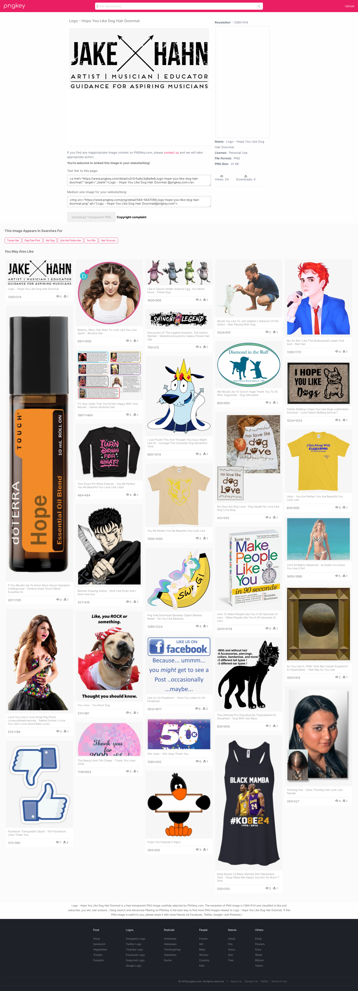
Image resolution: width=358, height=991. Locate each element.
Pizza (96, 938)
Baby (202, 949)
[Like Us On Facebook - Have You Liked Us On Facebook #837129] (179, 664)
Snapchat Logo (135, 960)
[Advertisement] (134, 117)
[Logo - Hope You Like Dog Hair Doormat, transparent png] (139, 58)
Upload (349, 6)
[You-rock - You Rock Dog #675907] (109, 656)
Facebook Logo (135, 954)
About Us (235, 981)
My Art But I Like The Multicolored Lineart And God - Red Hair (315, 342)
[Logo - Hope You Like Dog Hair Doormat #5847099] (39, 272)
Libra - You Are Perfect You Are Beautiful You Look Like (315, 498)
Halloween (170, 944)
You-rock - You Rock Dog (94, 705)
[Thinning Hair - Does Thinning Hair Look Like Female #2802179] (318, 736)
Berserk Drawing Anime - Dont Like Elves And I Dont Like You (107, 592)
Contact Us (251, 981)
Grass (231, 949)
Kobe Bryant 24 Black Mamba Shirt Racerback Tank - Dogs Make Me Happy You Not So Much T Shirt (248, 877)
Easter (168, 960)
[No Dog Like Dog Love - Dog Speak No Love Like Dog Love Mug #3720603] (248, 457)
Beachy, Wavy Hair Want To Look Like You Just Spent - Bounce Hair (107, 331)
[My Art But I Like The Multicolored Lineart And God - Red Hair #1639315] (318, 298)
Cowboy (204, 960)
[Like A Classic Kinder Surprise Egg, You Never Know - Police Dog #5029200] (179, 272)
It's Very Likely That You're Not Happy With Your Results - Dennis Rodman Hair (108, 405)
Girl (201, 944)
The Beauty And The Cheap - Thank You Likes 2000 (107, 762)
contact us (171, 152)
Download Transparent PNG (91, 217)
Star (230, 954)
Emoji (258, 938)
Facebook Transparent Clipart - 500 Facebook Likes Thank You (37, 833)
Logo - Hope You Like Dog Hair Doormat (33, 288)
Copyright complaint (131, 217)
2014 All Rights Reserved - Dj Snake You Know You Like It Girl (316, 566)
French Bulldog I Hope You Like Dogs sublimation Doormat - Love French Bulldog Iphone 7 (317, 411)
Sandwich (99, 944)
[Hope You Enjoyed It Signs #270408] (179, 805)
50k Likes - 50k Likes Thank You (168, 753)
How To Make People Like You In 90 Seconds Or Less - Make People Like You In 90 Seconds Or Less (247, 617)
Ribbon (259, 960)
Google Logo (133, 965)
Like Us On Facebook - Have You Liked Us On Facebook (176, 699)
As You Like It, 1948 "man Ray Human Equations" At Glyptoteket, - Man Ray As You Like (317, 668)
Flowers (260, 944)
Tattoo (259, 965)
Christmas (170, 938)
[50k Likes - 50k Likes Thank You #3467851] (179, 734)
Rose (258, 949)
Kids (202, 965)
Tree (230, 960)
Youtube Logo (134, 949)
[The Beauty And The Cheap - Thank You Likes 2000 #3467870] (109, 739)
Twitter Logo (133, 944)
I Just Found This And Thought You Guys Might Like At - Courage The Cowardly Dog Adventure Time (177, 443)
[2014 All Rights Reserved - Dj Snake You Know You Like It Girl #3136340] (318, 539)
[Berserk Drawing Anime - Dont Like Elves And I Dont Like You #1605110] (109, 545)
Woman (203, 954)
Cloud (231, 938)
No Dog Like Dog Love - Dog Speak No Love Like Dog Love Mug (248, 508)
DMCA (264, 981)
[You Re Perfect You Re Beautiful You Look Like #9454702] (179, 495)
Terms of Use (279, 981)
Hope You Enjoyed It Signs (164, 842)
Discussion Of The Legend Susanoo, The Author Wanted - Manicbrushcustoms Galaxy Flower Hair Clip (178, 336)
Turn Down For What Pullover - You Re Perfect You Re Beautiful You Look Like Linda (106, 485)
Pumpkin (98, 960)
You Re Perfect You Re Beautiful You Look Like (176, 530)
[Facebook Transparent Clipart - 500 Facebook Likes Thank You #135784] (39, 784)
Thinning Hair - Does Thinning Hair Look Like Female (315, 791)
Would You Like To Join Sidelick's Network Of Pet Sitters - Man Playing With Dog (248, 322)
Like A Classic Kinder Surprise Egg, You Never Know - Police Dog (176, 290)
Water (258, 954)
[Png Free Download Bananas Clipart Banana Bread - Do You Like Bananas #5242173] (179, 580)
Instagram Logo (135, 938)
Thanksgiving (172, 949)
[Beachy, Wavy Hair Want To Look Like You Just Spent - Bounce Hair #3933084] (109, 292)
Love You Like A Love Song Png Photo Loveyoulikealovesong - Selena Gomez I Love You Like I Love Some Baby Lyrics (36, 720)
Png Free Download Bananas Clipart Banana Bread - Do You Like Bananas (174, 617)
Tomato (97, 954)
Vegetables (100, 949)
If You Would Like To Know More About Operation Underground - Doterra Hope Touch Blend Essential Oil (39, 589)
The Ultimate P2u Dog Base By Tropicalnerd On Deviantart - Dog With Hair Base (246, 716)
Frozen (203, 938)
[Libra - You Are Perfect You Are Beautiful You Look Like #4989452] (318, 461)
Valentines (170, 954)
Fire (230, 944)
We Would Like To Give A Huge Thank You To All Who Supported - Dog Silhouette (247, 393)
